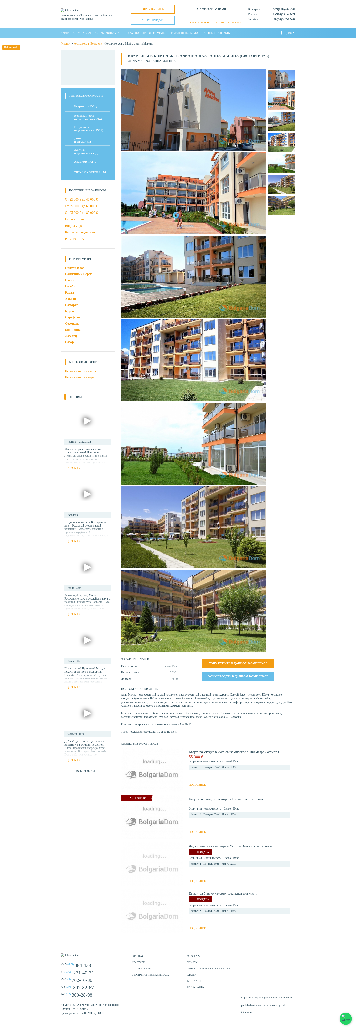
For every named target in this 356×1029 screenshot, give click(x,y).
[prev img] (125, 770)
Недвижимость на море (81, 371)
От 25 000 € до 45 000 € (81, 199)
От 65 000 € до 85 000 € (81, 212)
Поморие (71, 305)
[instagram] (281, 958)
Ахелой (70, 298)
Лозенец (71, 336)
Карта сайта (195, 987)
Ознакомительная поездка (114, 33)
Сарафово (72, 317)
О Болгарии (195, 956)
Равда (69, 292)
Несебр (70, 286)
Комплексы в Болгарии (88, 43)
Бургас (70, 311)
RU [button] (290, 33)
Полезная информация (151, 33)
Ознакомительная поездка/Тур (208, 968)
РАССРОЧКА (74, 239)
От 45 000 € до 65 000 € (81, 206)
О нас (77, 33)
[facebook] (271, 958)
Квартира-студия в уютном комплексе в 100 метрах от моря (234, 752)
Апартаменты (85, 161)
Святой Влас (74, 268)
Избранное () (11, 47)
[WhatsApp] (204, 16)
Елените (71, 280)
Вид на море (73, 226)
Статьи (191, 974)
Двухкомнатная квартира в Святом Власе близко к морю (231, 846)
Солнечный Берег (78, 274)
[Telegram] (218, 16)
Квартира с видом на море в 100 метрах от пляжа (226, 799)
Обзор (69, 342)
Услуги (88, 33)
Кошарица (73, 329)
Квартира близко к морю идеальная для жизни (223, 893)
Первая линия (74, 219)
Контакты (223, 33)
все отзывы (85, 770)
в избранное (288, 757)
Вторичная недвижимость (150, 974)
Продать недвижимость (185, 33)
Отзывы (209, 33)
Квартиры (85, 106)
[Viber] (211, 16)
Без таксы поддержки (80, 232)
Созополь (72, 323)
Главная (65, 33)
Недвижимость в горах (80, 377)
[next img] (178, 770)
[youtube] (291, 958)
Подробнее (197, 784)
